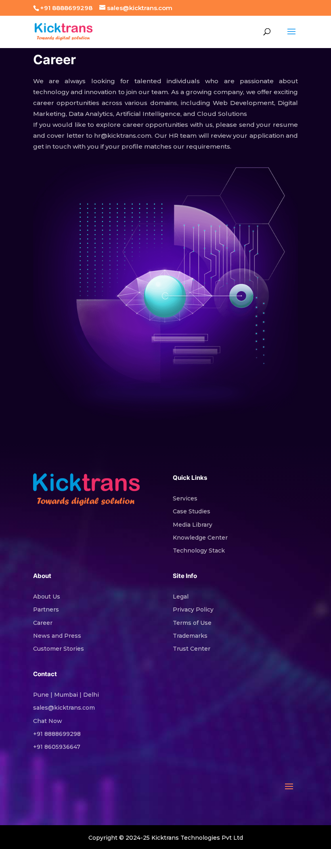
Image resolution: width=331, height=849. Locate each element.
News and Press (57, 635)
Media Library (192, 524)
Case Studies (191, 511)
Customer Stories (58, 648)
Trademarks (190, 635)
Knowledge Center (200, 537)
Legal (181, 596)
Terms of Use (192, 622)
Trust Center (191, 648)
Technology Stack (199, 550)
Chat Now (47, 721)
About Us (46, 596)
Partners (46, 609)
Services (185, 498)
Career (42, 622)
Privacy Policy (193, 609)
